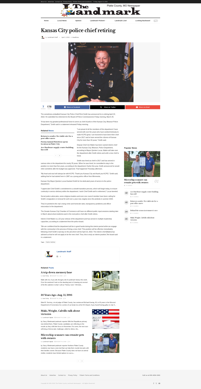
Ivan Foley (46, 276)
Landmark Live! (121, 21)
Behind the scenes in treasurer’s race (144, 210)
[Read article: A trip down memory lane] (105, 280)
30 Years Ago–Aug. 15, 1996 (56, 295)
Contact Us (58, 1)
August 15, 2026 (56, 298)
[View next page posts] (59, 155)
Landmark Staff (52, 37)
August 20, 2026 (56, 276)
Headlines (75, 37)
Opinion (78, 21)
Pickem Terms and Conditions (82, 1)
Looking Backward (142, 21)
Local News (62, 21)
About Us (44, 1)
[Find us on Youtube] (159, 383)
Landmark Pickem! (97, 21)
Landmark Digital (48, 317)
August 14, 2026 (60, 317)
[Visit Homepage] (100, 10)
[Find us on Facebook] (153, 383)
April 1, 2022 (66, 37)
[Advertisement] (142, 127)
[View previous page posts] (55, 155)
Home (46, 21)
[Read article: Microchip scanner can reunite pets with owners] (105, 343)
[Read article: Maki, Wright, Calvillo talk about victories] (105, 319)
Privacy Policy (67, 1)
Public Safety (50, 242)
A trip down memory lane (56, 272)
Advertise (51, 1)
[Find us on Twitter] (156, 383)
